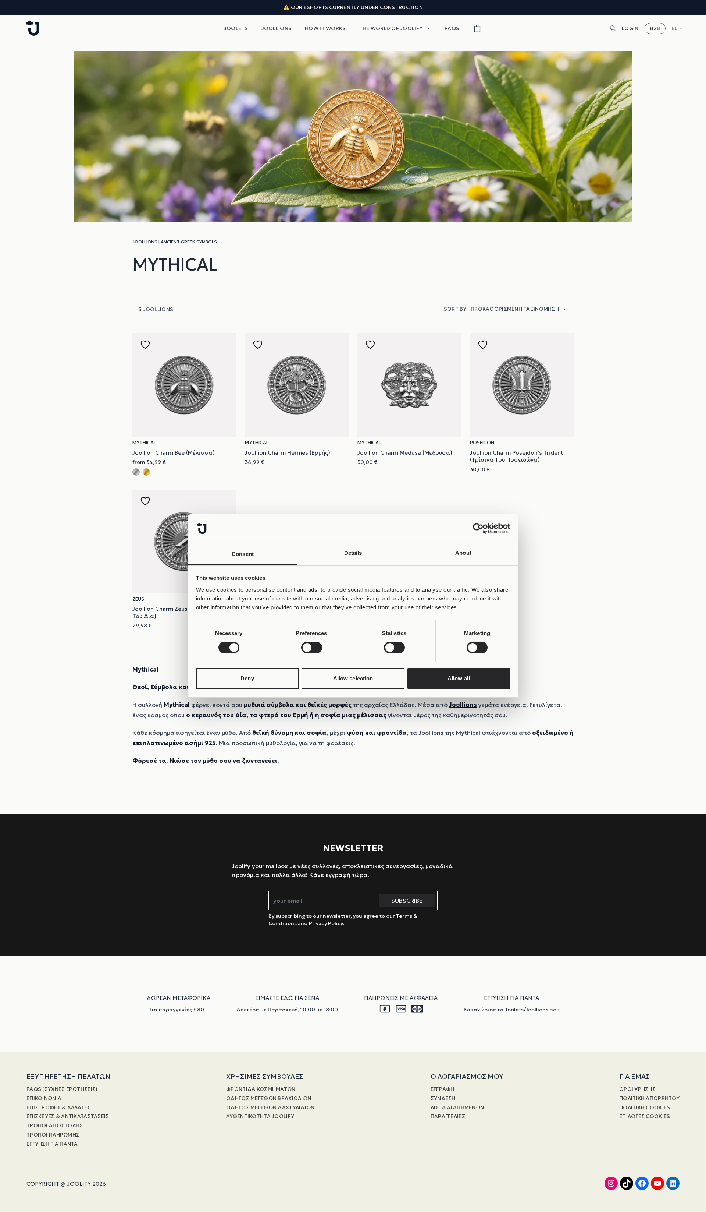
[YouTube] (657, 1183)
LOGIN (630, 28)
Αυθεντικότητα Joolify (260, 1116)
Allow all (459, 678)
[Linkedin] (673, 1183)
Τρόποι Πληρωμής (52, 1134)
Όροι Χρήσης (637, 1089)
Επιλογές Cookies (644, 1116)
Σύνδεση (443, 1098)
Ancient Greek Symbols (189, 241)
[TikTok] (626, 1183)
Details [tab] (353, 553)
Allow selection (353, 678)
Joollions (276, 28)
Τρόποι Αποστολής (54, 1125)
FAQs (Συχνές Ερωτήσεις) (61, 1089)
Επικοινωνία (43, 1098)
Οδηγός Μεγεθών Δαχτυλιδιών (270, 1107)
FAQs (452, 28)
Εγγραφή (442, 1089)
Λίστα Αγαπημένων (457, 1107)
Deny (247, 678)
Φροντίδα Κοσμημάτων (260, 1089)
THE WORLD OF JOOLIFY (391, 28)
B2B (655, 28)
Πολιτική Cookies (644, 1107)
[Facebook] (642, 1183)
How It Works (325, 28)
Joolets (236, 28)
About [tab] (463, 553)
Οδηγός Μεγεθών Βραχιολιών (268, 1098)
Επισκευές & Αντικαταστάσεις (67, 1116)
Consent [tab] (243, 554)
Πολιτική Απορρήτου (649, 1098)
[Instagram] (611, 1183)
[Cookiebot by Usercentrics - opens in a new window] (478, 528)
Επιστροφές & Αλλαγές (58, 1107)
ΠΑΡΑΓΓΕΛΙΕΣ (448, 1116)
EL (674, 28)
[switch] (311, 647)
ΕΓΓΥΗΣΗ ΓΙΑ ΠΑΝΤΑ (52, 1144)
